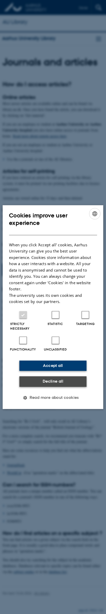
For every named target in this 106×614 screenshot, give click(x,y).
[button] (53, 397)
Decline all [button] (53, 381)
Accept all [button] (53, 365)
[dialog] (53, 307)
